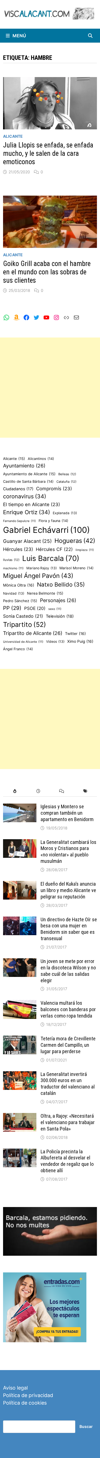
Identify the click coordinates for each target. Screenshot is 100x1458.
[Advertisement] (50, 388)
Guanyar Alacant (27, 541)
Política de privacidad (28, 1395)
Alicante (13, 136)
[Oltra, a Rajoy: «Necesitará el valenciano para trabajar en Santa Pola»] (19, 1117)
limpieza (85, 550)
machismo (13, 568)
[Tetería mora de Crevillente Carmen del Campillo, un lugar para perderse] (19, 1039)
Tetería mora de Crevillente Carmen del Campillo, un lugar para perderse (68, 1045)
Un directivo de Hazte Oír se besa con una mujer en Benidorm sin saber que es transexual (69, 929)
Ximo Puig (80, 641)
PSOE (35, 608)
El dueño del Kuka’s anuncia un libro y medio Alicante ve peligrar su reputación (68, 890)
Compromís (54, 488)
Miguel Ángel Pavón (38, 575)
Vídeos (55, 641)
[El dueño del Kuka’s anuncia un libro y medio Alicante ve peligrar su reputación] (19, 885)
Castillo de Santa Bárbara (28, 481)
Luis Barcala (50, 558)
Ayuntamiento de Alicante (29, 474)
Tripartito (24, 624)
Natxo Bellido (61, 584)
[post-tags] (85, 791)
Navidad (13, 593)
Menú (19, 35)
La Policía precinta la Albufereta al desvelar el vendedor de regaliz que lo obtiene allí (67, 1161)
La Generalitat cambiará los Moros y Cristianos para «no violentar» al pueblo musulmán (68, 851)
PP (12, 608)
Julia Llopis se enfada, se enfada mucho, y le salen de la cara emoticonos (48, 153)
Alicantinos (41, 459)
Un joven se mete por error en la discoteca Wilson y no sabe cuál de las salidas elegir (68, 970)
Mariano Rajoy (41, 568)
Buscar (86, 1426)
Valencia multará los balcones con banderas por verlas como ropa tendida (68, 1009)
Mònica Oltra (18, 585)
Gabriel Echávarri (46, 530)
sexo (54, 609)
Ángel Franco (18, 649)
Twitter (75, 633)
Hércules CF (54, 549)
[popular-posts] (15, 791)
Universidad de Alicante (23, 642)
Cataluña (66, 482)
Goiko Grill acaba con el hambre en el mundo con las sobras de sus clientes (47, 272)
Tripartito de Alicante (32, 633)
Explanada (65, 513)
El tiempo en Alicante (31, 504)
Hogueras (74, 540)
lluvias (11, 560)
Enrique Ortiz (26, 512)
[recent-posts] (38, 791)
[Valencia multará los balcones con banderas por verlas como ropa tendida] (19, 1004)
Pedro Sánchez (20, 601)
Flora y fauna (53, 521)
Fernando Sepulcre (19, 521)
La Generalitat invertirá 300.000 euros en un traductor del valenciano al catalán (68, 1083)
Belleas (67, 474)
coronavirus (24, 496)
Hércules (18, 549)
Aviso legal (15, 1388)
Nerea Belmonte (45, 593)
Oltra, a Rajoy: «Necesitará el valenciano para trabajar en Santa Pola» (68, 1122)
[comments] (62, 791)
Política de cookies (25, 1403)
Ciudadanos (18, 488)
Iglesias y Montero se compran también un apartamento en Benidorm (67, 813)
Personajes (58, 600)
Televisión (60, 616)
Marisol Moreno (76, 568)
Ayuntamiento (24, 466)
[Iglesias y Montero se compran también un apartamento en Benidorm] (19, 807)
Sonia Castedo (23, 616)
